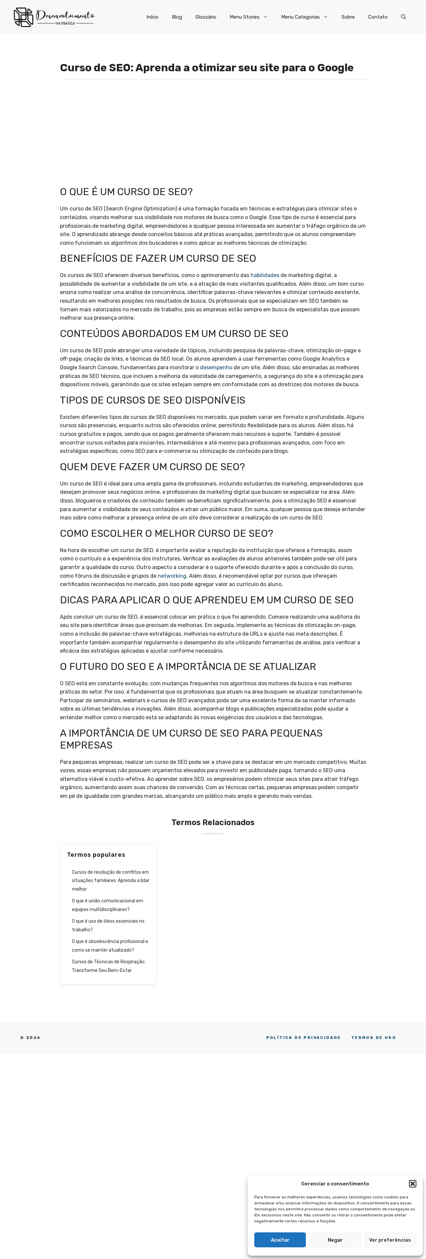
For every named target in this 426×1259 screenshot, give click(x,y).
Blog (177, 17)
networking (172, 576)
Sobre (348, 17)
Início (152, 17)
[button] (412, 1183)
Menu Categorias (300, 17)
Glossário (205, 17)
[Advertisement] (213, 136)
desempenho (216, 367)
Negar (335, 1240)
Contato (378, 17)
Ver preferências (390, 1240)
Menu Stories (245, 17)
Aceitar (280, 1240)
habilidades (265, 275)
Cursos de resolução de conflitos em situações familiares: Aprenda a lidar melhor (110, 880)
